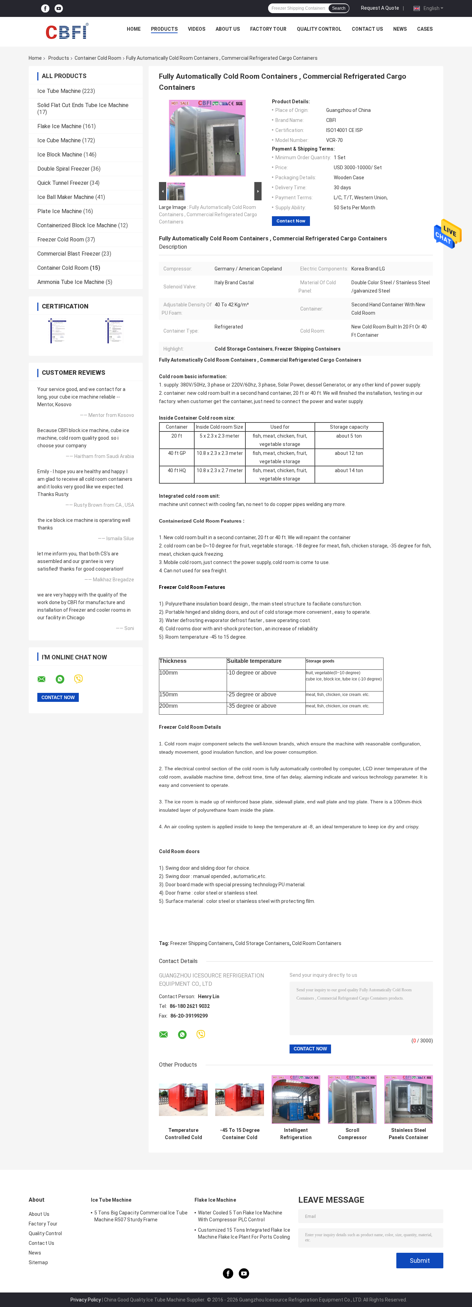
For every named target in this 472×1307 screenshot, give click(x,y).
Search (339, 8)
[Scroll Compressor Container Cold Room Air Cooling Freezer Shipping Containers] (352, 1099)
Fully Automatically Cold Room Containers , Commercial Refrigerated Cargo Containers (208, 214)
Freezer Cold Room (60, 239)
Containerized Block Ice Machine (77, 225)
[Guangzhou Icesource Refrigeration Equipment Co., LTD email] (46, 679)
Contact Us (367, 29)
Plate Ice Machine (59, 211)
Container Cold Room (98, 58)
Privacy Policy (85, 1300)
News (400, 29)
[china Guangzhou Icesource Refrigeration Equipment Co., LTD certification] (57, 330)
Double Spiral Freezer (63, 168)
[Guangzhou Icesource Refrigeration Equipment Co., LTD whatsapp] (64, 679)
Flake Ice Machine (59, 126)
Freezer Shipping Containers (201, 943)
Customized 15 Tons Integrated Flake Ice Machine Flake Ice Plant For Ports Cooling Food (244, 1234)
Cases (425, 29)
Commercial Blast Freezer (68, 253)
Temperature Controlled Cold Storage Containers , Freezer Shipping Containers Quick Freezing (183, 1134)
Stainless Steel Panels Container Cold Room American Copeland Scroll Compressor (408, 1134)
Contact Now (290, 220)
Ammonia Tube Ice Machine (70, 282)
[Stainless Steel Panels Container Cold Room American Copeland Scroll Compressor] (408, 1099)
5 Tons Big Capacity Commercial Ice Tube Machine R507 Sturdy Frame (141, 1216)
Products (164, 29)
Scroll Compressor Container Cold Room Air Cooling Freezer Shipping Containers (352, 1134)
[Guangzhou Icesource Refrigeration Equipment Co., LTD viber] (83, 679)
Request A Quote (380, 8)
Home (134, 29)
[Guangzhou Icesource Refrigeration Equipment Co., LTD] (67, 30)
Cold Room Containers (316, 943)
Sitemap (38, 1262)
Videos (196, 29)
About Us (228, 29)
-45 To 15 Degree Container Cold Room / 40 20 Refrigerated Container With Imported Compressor (239, 1134)
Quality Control (319, 29)
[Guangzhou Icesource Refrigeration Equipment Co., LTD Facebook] (45, 8)
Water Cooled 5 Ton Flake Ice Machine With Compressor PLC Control (240, 1216)
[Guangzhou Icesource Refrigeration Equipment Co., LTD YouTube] (59, 8)
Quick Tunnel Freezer (62, 183)
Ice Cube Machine (59, 140)
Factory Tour (268, 29)
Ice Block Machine (59, 154)
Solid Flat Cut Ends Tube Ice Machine (83, 105)
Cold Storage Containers (262, 943)
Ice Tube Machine (59, 91)
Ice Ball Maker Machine (65, 197)
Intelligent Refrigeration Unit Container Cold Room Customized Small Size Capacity (296, 1134)
